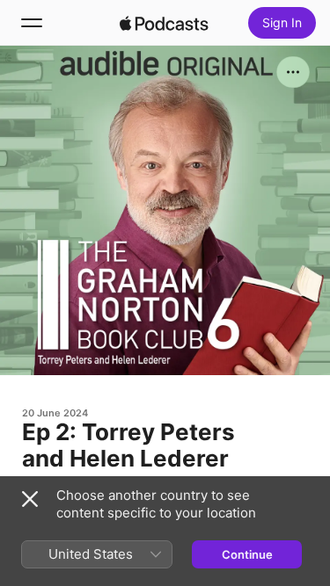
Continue (247, 554)
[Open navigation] (31, 23)
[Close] (30, 499)
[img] (164, 23)
